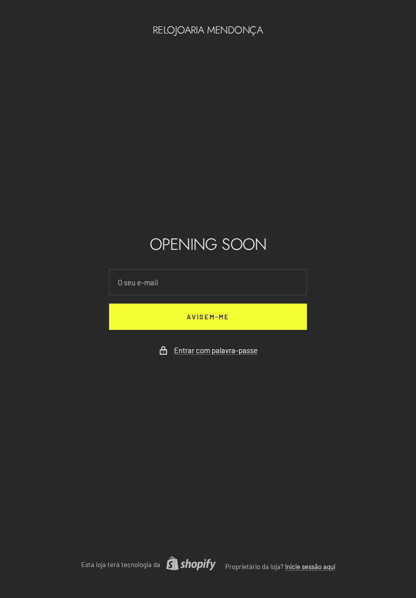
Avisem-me (208, 317)
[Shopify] (188, 565)
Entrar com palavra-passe (216, 350)
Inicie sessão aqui (310, 567)
